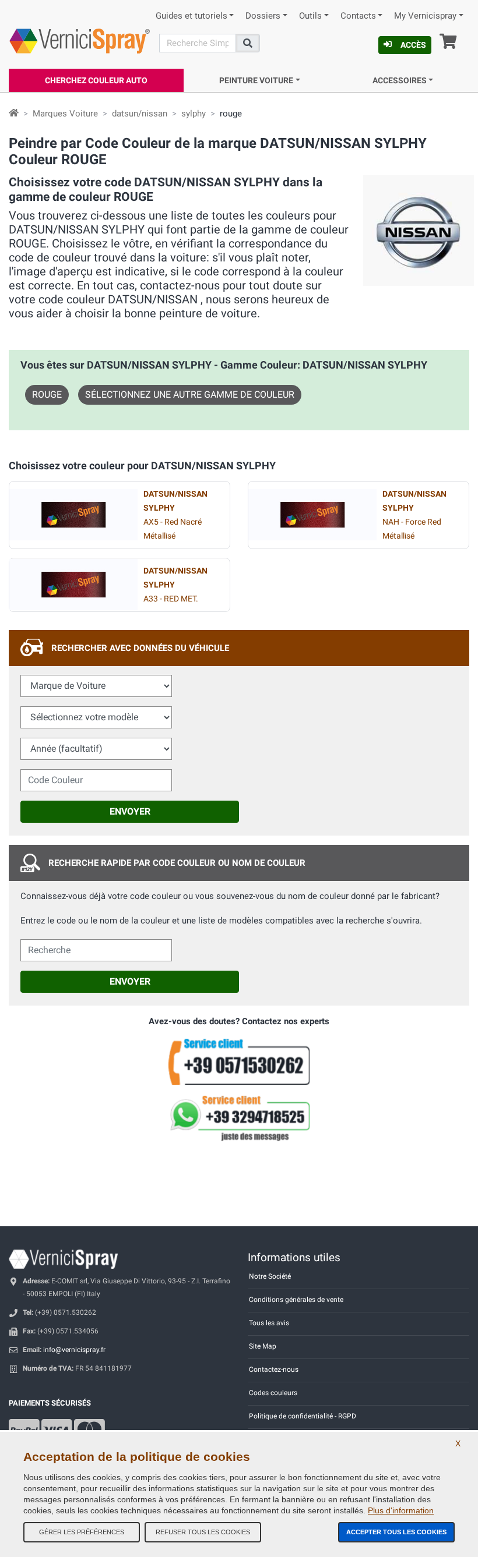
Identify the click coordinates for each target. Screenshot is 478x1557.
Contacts (358, 16)
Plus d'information (401, 1510)
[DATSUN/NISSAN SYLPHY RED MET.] (73, 584)
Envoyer (130, 811)
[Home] (14, 113)
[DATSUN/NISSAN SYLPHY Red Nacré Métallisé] (73, 514)
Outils (310, 16)
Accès (413, 44)
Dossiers (262, 16)
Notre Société (270, 1276)
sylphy (193, 113)
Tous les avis (269, 1323)
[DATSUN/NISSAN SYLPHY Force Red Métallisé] (312, 514)
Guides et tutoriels (191, 16)
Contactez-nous (273, 1369)
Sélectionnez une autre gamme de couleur (189, 394)
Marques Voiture (65, 113)
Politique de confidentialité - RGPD (302, 1416)
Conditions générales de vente (296, 1300)
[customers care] (239, 1061)
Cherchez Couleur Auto (96, 80)
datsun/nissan (139, 113)
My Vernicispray (425, 16)
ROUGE (47, 394)
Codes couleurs (273, 1393)
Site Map (262, 1346)
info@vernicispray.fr (74, 1350)
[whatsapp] (239, 1118)
